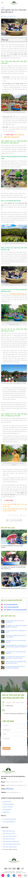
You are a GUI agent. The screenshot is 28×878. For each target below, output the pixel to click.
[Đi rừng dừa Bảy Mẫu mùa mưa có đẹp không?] (14, 537)
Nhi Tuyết (13, 16)
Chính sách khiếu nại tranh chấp (11, 844)
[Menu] (2, 2)
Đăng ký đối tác (7, 809)
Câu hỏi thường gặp (8, 804)
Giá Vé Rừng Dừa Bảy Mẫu (11, 607)
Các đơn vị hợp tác (8, 807)
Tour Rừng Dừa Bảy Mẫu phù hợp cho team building (16, 636)
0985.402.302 (9, 789)
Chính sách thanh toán (9, 839)
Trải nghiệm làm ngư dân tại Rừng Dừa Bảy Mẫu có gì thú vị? (16, 626)
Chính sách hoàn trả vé (9, 833)
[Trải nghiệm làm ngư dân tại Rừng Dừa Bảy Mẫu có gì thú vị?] (14, 558)
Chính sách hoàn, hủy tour (10, 836)
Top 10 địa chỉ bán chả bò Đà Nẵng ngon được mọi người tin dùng (15, 657)
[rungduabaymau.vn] (14, 2)
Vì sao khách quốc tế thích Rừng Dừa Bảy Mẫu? (16, 652)
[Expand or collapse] (25, 40)
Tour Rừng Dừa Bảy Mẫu (10, 604)
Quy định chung (7, 801)
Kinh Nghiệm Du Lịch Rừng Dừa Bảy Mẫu (15, 609)
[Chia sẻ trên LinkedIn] (20, 520)
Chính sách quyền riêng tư (10, 847)
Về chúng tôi (19, 871)
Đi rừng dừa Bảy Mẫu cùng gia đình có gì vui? (16, 631)
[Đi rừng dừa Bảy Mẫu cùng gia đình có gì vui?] (14, 579)
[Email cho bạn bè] (15, 520)
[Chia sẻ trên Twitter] (12, 520)
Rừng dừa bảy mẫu (10, 871)
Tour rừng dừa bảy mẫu (8, 872)
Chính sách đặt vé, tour (9, 831)
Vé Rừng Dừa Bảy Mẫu (9, 821)
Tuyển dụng (6, 812)
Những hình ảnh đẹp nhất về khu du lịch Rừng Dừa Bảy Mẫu (15, 667)
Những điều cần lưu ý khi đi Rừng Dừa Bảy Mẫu (16, 641)
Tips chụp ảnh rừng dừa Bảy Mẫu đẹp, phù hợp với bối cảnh (16, 662)
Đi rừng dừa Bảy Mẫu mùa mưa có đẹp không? (15, 621)
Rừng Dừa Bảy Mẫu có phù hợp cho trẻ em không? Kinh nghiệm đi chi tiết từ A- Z (16, 647)
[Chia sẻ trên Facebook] (10, 520)
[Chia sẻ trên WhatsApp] (7, 520)
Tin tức (3, 7)
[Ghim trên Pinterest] (18, 520)
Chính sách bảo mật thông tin (11, 841)
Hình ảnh (18, 872)
